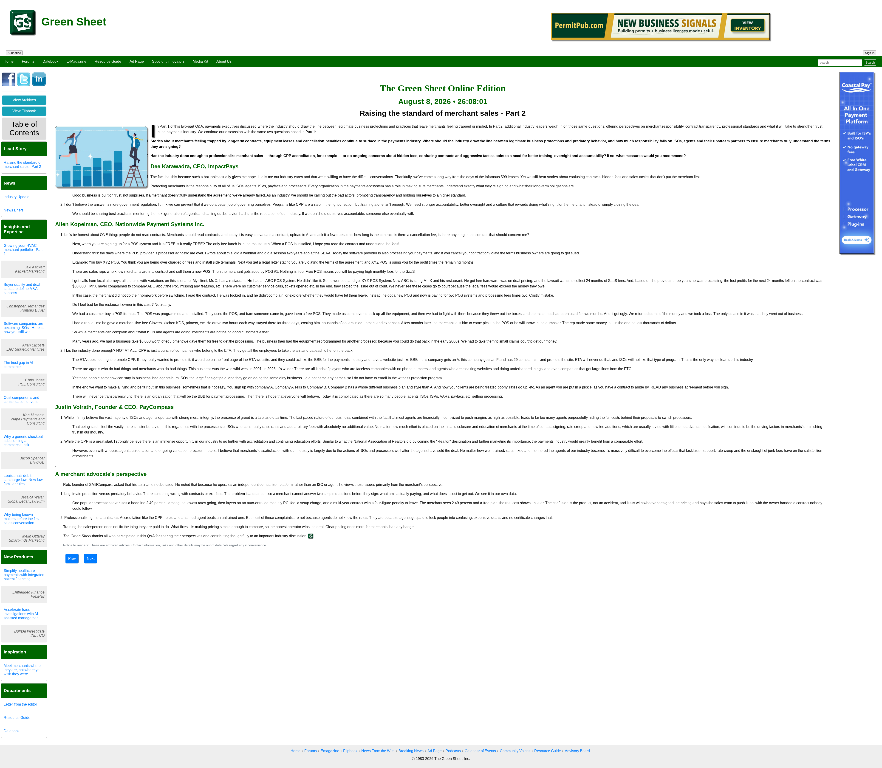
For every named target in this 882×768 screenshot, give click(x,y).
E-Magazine (76, 61)
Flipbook (350, 751)
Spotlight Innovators (168, 61)
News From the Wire (378, 751)
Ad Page (137, 61)
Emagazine (330, 751)
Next (90, 558)
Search (870, 62)
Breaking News (411, 751)
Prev (72, 558)
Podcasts (453, 751)
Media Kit (200, 61)
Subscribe (14, 53)
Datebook (50, 61)
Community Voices (515, 751)
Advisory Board (577, 751)
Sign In (869, 53)
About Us (224, 61)
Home (9, 61)
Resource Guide (108, 61)
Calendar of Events (480, 751)
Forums (28, 61)
